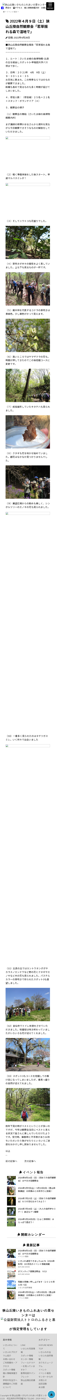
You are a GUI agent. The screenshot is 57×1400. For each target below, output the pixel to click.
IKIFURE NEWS (46, 1345)
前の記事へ (11, 1161)
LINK (23, 1345)
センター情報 (27, 1359)
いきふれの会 (45, 1352)
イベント (43, 1369)
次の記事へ (26, 1161)
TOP (41, 1348)
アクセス (18, 8)
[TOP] (4, 12)
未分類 (42, 1387)
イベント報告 (12, 12)
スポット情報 (9, 1369)
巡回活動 (43, 1383)
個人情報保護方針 (31, 8)
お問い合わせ (9, 1359)
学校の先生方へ (10, 1380)
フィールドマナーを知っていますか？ (28, 1366)
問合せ (8, 8)
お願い (44, 8)
